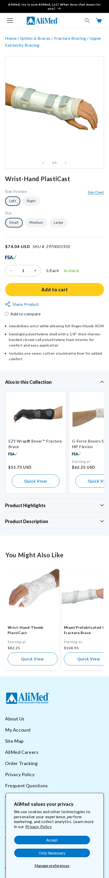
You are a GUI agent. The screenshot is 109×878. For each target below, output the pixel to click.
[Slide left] (43, 162)
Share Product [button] (26, 304)
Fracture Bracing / (71, 38)
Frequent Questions (26, 785)
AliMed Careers (21, 752)
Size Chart (96, 192)
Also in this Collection (28, 382)
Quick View (35, 481)
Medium (36, 222)
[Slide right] (65, 162)
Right (31, 201)
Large (58, 222)
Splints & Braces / (37, 38)
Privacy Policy (38, 826)
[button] (10, 20)
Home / (12, 38)
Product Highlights (25, 505)
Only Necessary (52, 853)
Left (12, 201)
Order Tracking (21, 763)
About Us (15, 718)
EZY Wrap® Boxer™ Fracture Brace (35, 444)
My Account (18, 730)
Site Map (14, 741)
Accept (52, 840)
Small (14, 222)
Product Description (26, 521)
